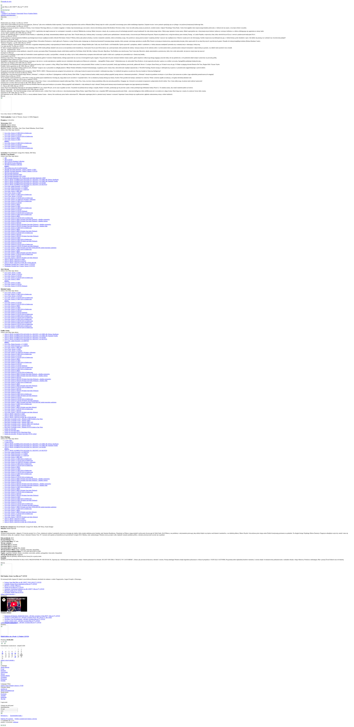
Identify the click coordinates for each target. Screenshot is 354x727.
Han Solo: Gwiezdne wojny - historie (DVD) (17, 425)
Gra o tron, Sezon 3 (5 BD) (12, 139)
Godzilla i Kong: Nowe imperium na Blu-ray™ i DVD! (20, 584)
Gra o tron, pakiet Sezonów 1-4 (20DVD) (16, 186)
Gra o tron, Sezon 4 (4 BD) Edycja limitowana (18, 214)
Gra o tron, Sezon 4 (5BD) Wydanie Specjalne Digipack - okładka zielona (26, 221)
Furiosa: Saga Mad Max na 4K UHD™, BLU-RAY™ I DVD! (22, 582)
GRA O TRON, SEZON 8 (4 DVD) (15, 261)
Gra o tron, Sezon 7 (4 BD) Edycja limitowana (18, 249)
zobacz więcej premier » (8, 660)
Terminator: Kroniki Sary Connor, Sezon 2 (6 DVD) (19, 266)
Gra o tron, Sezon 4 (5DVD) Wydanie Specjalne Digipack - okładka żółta (25, 226)
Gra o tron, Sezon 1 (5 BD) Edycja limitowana (18, 194)
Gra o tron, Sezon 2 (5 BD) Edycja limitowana (18, 133)
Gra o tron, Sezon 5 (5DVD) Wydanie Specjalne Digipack (21, 236)
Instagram (3, 697)
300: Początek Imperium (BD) (13, 174)
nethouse (15, 722)
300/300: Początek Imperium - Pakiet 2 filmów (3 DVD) (20, 171)
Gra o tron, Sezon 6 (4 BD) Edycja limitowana (18, 239)
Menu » (3, 12)
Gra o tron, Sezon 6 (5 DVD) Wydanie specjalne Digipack (21, 246)
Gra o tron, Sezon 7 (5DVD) (12, 256)
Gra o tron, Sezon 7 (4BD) (12, 251)
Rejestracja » (4, 715)
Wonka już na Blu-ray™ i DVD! (14, 587)
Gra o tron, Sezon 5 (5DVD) (12, 234)
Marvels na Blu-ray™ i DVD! (13, 590)
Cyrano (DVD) (8, 442)
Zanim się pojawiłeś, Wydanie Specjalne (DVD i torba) (20, 434)
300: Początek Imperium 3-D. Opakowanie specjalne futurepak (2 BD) (25, 178)
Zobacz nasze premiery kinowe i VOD (12, 685)
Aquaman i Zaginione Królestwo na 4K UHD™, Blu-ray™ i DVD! (24, 589)
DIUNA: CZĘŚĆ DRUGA (12, 585)
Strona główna (5, 667)
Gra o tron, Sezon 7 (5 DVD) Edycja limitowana (18, 254)
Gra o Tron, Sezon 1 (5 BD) (12, 193)
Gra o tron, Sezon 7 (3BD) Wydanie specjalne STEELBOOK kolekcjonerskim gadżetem (30, 247)
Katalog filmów (32, 13)
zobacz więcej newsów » (8, 594)
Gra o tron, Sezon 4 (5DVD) (12, 223)
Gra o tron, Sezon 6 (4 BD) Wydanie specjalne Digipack (20, 241)
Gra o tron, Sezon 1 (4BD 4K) (13, 191)
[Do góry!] (6, 1)
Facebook (3, 694)
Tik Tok (3, 699)
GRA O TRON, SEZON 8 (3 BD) (14, 259)
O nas (9, 13)
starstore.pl (4, 689)
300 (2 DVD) (8, 159)
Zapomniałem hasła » (16, 715)
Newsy (26, 13)
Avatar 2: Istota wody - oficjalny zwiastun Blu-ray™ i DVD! (22, 621)
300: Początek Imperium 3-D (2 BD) (15, 176)
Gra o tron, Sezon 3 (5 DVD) (13, 144)
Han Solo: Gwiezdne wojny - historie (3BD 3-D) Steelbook (21, 424)
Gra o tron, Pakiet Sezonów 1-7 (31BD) (16, 188)
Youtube (3, 695)
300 (5, 158)
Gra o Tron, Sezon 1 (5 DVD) (13, 196)
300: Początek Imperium (11, 173)
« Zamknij (4, 13)
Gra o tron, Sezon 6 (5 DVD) (13, 243)
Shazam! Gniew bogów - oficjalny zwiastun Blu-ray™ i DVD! (22, 622)
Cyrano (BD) (8, 440)
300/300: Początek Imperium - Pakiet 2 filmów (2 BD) (20, 169)
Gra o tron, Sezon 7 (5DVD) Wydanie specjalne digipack (21, 257)
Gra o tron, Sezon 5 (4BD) (12, 229)
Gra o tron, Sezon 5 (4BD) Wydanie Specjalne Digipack (20, 231)
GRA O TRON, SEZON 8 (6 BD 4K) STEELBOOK (20, 262)
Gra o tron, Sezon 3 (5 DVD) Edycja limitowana (18, 148)
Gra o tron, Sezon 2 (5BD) (12, 138)
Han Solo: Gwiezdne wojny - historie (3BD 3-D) (18, 422)
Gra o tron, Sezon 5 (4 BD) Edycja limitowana (18, 228)
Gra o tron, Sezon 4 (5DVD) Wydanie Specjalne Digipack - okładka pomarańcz (27, 224)
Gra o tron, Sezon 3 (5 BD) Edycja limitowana (18, 143)
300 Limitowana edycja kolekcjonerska (15, 168)
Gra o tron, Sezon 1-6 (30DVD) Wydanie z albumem (19, 199)
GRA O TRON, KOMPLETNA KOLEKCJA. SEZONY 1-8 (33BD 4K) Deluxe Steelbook (31, 179)
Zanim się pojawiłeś (10, 429)
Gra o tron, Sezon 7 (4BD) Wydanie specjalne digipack (20, 252)
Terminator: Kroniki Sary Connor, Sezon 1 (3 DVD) (19, 264)
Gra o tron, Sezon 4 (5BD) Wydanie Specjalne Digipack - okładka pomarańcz (27, 219)
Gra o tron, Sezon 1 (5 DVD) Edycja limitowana (18, 198)
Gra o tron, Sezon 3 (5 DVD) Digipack (15, 146)
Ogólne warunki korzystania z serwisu (26, 719)
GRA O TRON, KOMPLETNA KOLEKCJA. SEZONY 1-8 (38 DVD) (25, 184)
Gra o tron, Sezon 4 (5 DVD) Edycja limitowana (18, 218)
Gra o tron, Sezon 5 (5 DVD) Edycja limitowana (18, 233)
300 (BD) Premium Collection (13, 164)
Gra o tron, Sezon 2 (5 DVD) (13, 134)
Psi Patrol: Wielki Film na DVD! (13, 592)
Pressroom (4, 679)
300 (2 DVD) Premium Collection (14, 161)
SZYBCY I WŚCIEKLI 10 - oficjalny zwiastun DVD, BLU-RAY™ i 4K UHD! (28, 617)
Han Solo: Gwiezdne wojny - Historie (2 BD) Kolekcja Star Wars (23, 419)
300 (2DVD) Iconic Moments (13, 163)
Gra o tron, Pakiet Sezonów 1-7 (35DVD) (16, 189)
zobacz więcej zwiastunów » (9, 623)
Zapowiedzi (20, 13)
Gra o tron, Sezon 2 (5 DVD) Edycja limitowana (18, 136)
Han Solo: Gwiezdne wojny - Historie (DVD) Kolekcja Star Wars (23, 427)
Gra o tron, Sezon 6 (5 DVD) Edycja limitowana (18, 244)
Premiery (13, 13)
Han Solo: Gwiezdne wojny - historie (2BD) (17, 420)
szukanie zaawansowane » (8, 15)
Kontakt (3, 680)
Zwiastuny (4, 677)
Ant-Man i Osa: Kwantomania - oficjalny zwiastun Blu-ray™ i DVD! (24, 619)
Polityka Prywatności (7, 719)
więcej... (6, 141)
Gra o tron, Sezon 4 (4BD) (12, 216)
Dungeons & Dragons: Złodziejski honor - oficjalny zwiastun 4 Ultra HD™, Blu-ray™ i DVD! (32, 616)
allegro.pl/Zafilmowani (7, 690)
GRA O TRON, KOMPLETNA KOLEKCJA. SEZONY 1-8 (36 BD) (25, 183)
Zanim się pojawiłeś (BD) (11, 430)
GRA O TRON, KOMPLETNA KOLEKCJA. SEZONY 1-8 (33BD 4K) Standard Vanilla (31, 181)
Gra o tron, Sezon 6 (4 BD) (12, 238)
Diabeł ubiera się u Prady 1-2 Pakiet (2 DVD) (15, 636)
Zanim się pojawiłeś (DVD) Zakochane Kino (17, 432)
